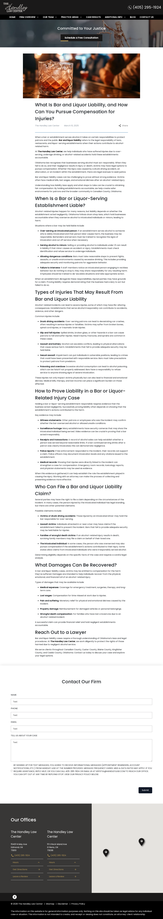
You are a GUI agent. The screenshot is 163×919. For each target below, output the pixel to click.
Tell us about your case (24, 735)
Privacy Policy (78, 903)
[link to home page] (15, 7)
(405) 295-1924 (22, 855)
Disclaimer (63, 903)
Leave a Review (20, 876)
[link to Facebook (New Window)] (15, 897)
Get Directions (20, 869)
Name (14, 694)
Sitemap (50, 903)
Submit (145, 790)
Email (14, 722)
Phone (14, 708)
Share (125, 125)
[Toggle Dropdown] (37, 17)
